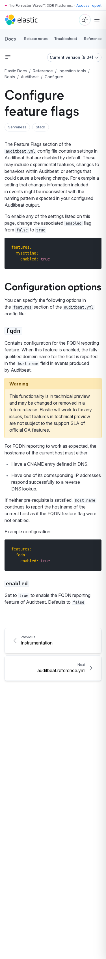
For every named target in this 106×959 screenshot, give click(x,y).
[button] (17, 127)
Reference (92, 38)
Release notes (35, 38)
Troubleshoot (65, 38)
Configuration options (53, 286)
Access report (88, 5)
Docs (10, 38)
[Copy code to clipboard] (93, 247)
